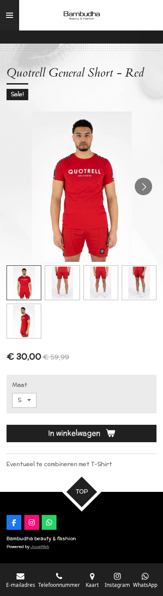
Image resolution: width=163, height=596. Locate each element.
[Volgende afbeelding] (143, 186)
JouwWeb (39, 546)
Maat (19, 385)
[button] (24, 282)
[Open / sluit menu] (9, 15)
